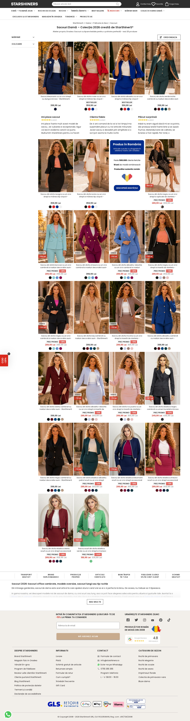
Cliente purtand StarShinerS (27, 677)
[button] (4, 360)
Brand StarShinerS (23, 656)
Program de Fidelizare (24, 668)
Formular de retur (64, 673)
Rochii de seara (146, 668)
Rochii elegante (146, 660)
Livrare (59, 656)
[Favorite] (153, 4)
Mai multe (95, 601)
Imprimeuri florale (147, 673)
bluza (14, 596)
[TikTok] (169, 620)
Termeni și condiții (23, 689)
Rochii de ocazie (146, 664)
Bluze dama (144, 681)
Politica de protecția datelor (27, 685)
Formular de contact (111, 656)
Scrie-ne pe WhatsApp (111, 664)
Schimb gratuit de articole (68, 664)
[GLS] (55, 706)
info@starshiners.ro (110, 660)
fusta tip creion (153, 596)
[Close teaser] (9, 353)
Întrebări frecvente (65, 681)
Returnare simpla (64, 668)
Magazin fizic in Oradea (25, 660)
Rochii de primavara (148, 656)
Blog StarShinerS (22, 681)
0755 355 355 (107, 668)
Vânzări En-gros (22, 664)
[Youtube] (152, 620)
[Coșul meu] (167, 4)
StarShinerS (85, 716)
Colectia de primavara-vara (152, 677)
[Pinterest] (161, 620)
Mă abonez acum (88, 636)
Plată (58, 660)
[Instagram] (144, 620)
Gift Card (60, 685)
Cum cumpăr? (63, 677)
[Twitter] (136, 620)
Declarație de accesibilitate (27, 693)
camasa (28, 596)
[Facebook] (128, 620)
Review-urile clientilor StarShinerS (30, 673)
